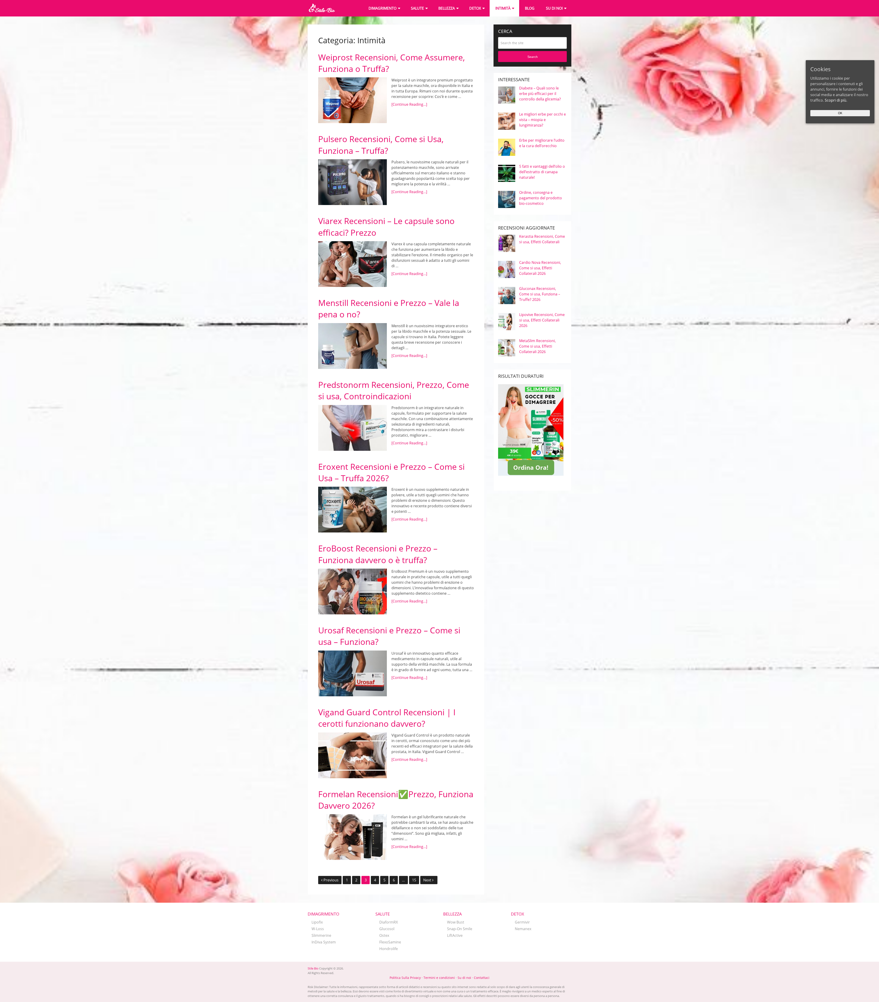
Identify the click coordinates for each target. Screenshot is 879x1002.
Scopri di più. (836, 100)
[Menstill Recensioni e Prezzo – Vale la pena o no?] (352, 346)
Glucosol (386, 928)
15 (414, 880)
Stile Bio (313, 968)
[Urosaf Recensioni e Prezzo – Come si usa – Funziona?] (352, 673)
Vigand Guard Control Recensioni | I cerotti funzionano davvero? (387, 718)
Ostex (384, 935)
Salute (417, 8)
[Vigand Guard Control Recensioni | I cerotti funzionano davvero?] (352, 755)
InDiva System (324, 942)
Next (427, 880)
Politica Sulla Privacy (405, 977)
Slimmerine (321, 935)
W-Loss (318, 928)
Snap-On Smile (459, 928)
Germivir (522, 922)
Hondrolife (388, 948)
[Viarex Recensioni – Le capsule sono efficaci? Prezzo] (352, 264)
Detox (475, 8)
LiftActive (455, 935)
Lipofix (317, 922)
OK (840, 113)
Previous (331, 880)
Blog (529, 8)
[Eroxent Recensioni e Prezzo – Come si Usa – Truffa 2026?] (352, 509)
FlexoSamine (390, 942)
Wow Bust (455, 922)
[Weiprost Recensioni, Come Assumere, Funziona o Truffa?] (352, 100)
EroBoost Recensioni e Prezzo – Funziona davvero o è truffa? (377, 554)
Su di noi (554, 8)
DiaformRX (388, 922)
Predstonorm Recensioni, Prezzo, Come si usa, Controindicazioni (393, 390)
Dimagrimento (382, 8)
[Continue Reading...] (409, 104)
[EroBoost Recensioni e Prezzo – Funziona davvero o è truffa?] (352, 591)
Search (532, 57)
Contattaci (481, 977)
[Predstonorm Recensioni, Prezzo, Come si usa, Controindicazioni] (352, 428)
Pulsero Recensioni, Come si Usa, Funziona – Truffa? (381, 144)
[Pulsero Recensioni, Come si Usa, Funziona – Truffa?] (352, 182)
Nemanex (523, 928)
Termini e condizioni (439, 977)
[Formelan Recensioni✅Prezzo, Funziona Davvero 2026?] (352, 837)
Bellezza (446, 8)
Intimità (502, 8)
